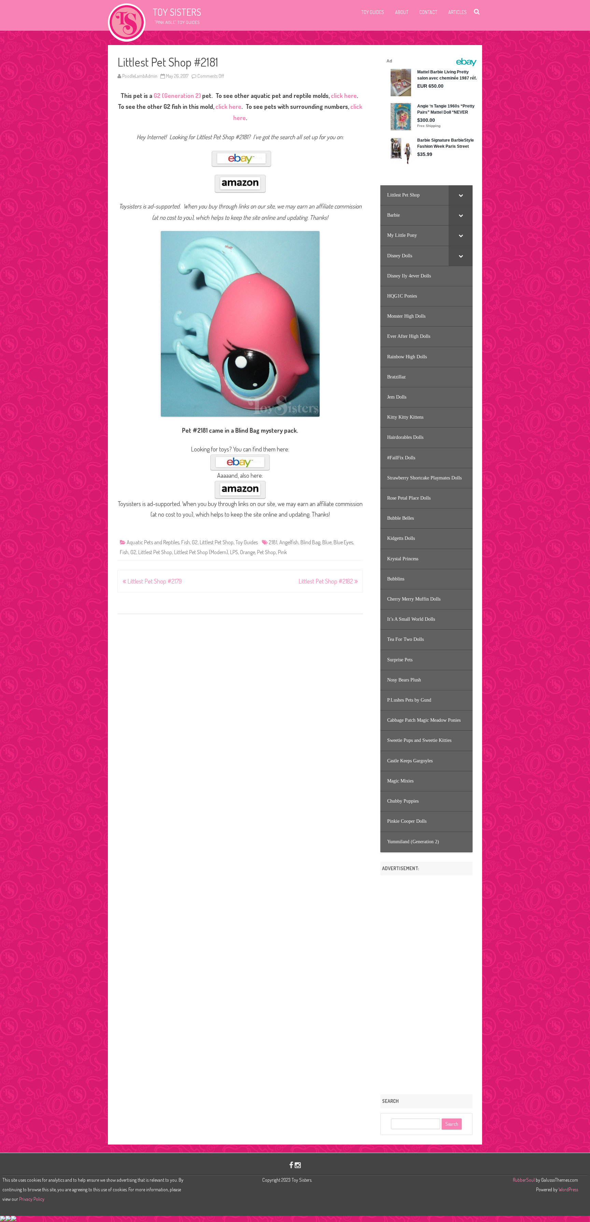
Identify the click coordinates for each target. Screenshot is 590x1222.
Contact (428, 12)
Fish (185, 542)
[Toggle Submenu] (461, 195)
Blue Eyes (343, 542)
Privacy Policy (31, 1199)
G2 (195, 542)
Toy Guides (372, 12)
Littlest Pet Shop (217, 542)
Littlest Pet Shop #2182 (326, 581)
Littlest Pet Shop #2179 (154, 581)
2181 (273, 542)
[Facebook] (291, 1164)
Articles (457, 12)
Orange (247, 552)
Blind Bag (310, 542)
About (401, 12)
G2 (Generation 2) (177, 95)
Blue (327, 542)
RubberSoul (524, 1180)
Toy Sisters (177, 12)
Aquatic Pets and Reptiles (153, 542)
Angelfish (288, 542)
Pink (282, 552)
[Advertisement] (426, 982)
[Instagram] (298, 1164)
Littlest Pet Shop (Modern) (201, 552)
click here (344, 95)
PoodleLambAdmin (139, 76)
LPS (234, 552)
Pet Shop (266, 552)
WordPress (568, 1189)
